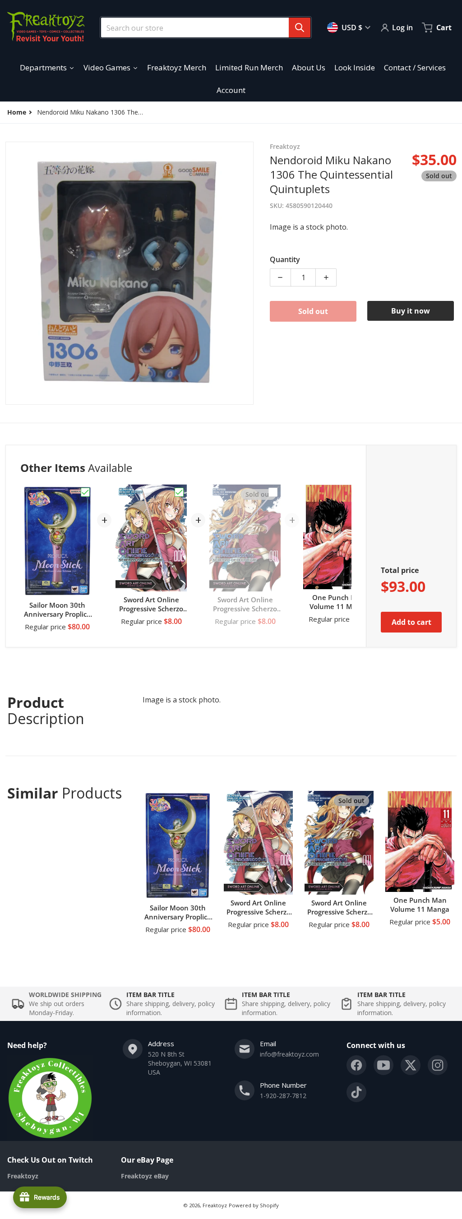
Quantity (285, 259)
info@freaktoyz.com (289, 1054)
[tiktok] (356, 1092)
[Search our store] (299, 27)
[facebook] (356, 1065)
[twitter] (410, 1065)
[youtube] (383, 1065)
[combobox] (202, 27)
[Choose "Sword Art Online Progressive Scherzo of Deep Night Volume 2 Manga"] (179, 492)
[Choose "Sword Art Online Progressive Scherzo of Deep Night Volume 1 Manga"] (272, 492)
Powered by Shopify (254, 1205)
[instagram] (438, 1065)
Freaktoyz (215, 1205)
